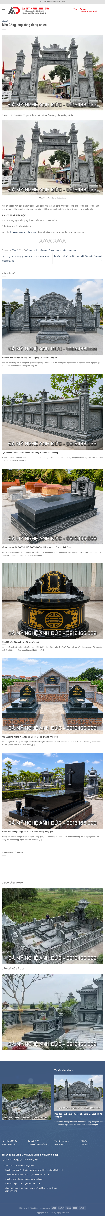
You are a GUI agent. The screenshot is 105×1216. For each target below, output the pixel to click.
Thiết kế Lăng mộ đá (37, 1144)
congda (63, 250)
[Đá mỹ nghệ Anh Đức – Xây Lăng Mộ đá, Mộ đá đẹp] (54, 10)
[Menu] (3, 10)
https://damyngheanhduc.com (23, 232)
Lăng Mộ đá (22, 1154)
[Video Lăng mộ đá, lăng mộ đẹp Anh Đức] (52, 926)
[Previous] (6, 1102)
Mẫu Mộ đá (59, 1144)
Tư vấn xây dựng (62, 1141)
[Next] (46, 1102)
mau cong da (71, 250)
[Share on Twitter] (50, 241)
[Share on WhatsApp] (41, 241)
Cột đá (84, 1141)
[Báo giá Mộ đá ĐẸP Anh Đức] (52, 1012)
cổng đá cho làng (32, 250)
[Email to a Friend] (55, 241)
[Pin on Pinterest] (59, 241)
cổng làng (43, 250)
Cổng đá (5, 21)
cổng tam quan (53, 250)
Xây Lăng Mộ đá (9, 1141)
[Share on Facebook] (45, 241)
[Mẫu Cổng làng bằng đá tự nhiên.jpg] (52, 157)
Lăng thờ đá (33, 1141)
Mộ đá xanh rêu (9, 1144)
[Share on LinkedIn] (64, 241)
